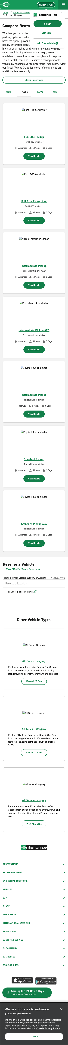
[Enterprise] (4, 5)
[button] (63, 5)
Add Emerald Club (46, 43)
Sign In (47, 23)
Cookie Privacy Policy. (48, 1028)
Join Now (46, 32)
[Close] (61, 1009)
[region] (34, 1023)
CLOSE (34, 1036)
